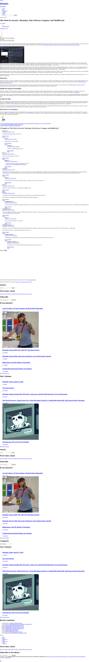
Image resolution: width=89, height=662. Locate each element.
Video (3, 640)
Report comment (5, 136)
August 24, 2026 (3, 17)
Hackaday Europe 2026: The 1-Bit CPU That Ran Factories (20, 350)
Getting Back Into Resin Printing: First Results (17, 368)
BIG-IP (34, 123)
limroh (6, 160)
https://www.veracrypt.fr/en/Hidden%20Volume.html (16, 164)
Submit (3, 13)
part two (11, 112)
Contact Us (4, 643)
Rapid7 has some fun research (12, 101)
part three (30, 112)
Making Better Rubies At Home (12, 630)
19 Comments (5, 311)
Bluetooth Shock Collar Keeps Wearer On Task (15, 625)
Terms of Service (56, 656)
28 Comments (5, 444)
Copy (13, 38)
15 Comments (2, 23)
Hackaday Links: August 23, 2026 (12, 382)
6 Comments (4, 396)
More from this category (4, 373)
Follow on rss (24, 293)
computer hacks (7, 123)
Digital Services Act (64, 656)
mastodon (38, 123)
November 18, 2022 (4, 28)
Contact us (30, 293)
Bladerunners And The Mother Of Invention (16, 362)
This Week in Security (46, 123)
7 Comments (4, 358)
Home (3, 8)
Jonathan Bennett (5, 26)
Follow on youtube (18, 293)
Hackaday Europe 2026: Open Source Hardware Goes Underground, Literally (26, 356)
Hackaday (4, 3)
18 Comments (5, 390)
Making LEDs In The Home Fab (12, 629)
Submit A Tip (5, 641)
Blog (3, 9)
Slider (28, 123)
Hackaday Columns (14, 123)
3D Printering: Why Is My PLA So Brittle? (15, 442)
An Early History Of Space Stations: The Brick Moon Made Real (22, 308)
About (3, 14)
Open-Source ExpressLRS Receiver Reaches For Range (16, 632)
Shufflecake (77, 92)
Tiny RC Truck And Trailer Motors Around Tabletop (10, 125)
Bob (3, 625)
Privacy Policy (49, 656)
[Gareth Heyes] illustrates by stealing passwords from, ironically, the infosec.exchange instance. (61, 44)
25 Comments (5, 371)
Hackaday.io (4, 10)
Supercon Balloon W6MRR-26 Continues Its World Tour (11, 124)
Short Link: (2, 39)
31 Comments (5, 365)
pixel (41, 123)
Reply (3, 137)
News (19, 123)
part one (6, 112)
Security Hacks (24, 123)
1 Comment (4, 384)
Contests (4, 11)
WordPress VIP (8, 657)
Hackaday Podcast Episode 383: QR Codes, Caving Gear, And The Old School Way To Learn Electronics (34, 394)
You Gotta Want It (8, 388)
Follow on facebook (4, 293)
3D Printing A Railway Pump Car (15, 623)
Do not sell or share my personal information (76, 656)
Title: (1, 36)
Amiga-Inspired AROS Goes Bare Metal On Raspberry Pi (21, 624)
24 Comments (5, 352)
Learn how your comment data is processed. (23, 281)
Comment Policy (32, 279)
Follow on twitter (11, 293)
